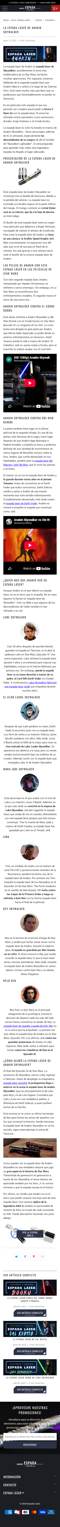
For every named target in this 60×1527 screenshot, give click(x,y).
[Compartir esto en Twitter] (16, 1256)
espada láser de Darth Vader (21, 503)
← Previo (37, 20)
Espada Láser (33, 1503)
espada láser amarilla (15, 1083)
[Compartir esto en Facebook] (25, 1256)
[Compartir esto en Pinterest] (34, 1256)
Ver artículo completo (30, 1313)
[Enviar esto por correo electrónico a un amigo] (42, 1256)
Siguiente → (51, 20)
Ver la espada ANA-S (30, 1234)
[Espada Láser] (30, 8)
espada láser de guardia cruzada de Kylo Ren (28, 1026)
